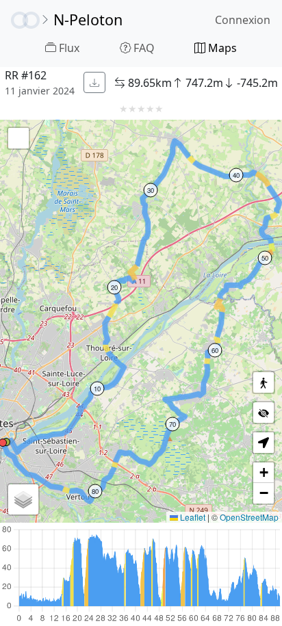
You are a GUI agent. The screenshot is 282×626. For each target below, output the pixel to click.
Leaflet (191, 517)
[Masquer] (263, 412)
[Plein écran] (18, 138)
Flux (67, 47)
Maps (221, 47)
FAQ (143, 47)
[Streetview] (263, 382)
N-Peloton (88, 19)
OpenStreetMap (249, 517)
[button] (23, 499)
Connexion (242, 19)
